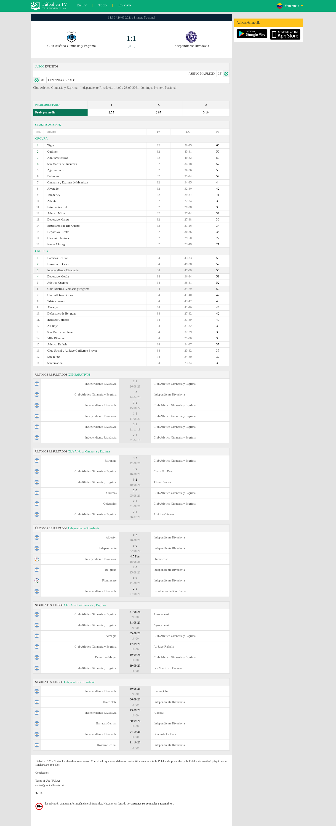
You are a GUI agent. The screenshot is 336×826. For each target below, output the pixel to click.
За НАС (39, 793)
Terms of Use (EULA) (47, 780)
